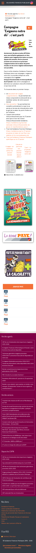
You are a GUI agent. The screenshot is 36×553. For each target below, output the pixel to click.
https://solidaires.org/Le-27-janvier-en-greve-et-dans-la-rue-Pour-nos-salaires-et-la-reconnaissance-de (18, 133)
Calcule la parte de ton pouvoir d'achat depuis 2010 (19, 150)
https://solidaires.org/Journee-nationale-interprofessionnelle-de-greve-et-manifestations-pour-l (18, 125)
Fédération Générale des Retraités (13, 511)
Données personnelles (12, 547)
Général (5, 536)
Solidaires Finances (7, 506)
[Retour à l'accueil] (6, 14)
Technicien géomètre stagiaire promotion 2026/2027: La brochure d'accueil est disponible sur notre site (17, 355)
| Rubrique (12, 536)
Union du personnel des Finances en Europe (16, 513)
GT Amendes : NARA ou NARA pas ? (12, 441)
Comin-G (4, 519)
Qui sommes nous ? (9, 545)
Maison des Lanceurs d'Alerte (11, 523)
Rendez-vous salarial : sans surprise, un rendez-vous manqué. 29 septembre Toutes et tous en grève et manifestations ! (17, 386)
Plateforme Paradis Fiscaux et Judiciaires (15, 517)
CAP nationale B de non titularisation (13, 493)
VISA (3, 521)
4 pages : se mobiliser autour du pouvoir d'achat (10, 151)
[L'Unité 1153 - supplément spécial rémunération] (18, 207)
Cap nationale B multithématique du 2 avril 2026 (16, 463)
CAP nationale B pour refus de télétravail (14, 489)
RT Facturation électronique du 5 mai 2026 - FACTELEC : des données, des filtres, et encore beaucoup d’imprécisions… (15, 430)
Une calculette (11, 104)
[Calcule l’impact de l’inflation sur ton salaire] (19, 166)
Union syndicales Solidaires (10, 509)
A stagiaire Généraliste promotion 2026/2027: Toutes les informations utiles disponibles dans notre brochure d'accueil (18, 363)
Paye (6, 296)
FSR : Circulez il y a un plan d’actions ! (13, 375)
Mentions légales (24, 545)
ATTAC (3, 515)
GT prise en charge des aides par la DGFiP (14, 445)
